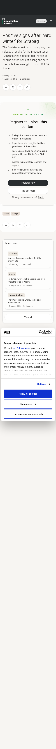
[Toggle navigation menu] (51, 21)
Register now (28, 182)
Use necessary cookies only (28, 414)
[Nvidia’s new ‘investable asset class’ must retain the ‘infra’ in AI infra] (28, 279)
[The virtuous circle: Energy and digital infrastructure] (28, 300)
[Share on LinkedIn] (5, 87)
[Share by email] (20, 87)
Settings (42, 383)
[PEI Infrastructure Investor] (10, 21)
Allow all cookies (28, 393)
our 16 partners (21, 348)
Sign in (41, 197)
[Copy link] (27, 87)
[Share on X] (13, 87)
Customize (26, 404)
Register (41, 21)
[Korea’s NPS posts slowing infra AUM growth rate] (28, 258)
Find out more (28, 190)
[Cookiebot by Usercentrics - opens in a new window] (39, 332)
